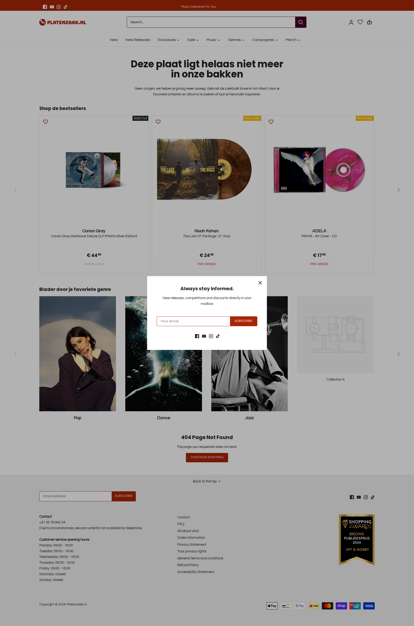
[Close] (260, 283)
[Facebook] (197, 335)
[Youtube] (204, 335)
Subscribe (243, 321)
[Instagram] (211, 335)
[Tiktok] (218, 335)
